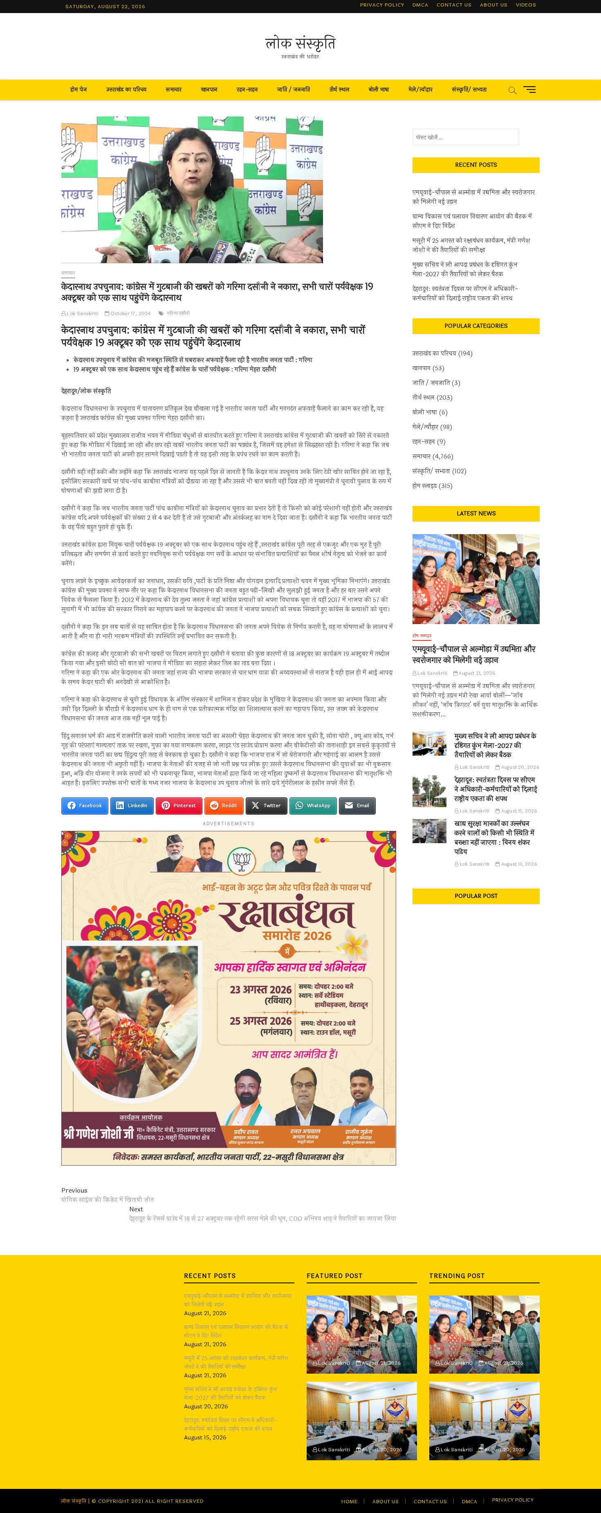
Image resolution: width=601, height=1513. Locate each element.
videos (526, 5)
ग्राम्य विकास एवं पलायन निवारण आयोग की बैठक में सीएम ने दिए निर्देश (472, 221)
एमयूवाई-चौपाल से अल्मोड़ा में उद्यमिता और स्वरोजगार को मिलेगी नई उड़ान (474, 197)
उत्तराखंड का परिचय (126, 89)
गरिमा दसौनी (178, 313)
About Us (494, 5)
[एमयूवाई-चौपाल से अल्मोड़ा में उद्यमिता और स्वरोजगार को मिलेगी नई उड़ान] (476, 579)
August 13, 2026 (518, 864)
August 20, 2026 (519, 767)
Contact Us (454, 5)
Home (349, 1501)
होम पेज (78, 89)
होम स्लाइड (425, 486)
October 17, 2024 (130, 313)
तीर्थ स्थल (339, 89)
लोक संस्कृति (301, 44)
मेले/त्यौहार (420, 89)
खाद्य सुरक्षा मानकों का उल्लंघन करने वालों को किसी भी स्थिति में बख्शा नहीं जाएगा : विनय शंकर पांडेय (494, 838)
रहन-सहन (247, 89)
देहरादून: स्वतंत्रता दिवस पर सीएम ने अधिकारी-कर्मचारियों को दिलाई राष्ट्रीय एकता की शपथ (465, 293)
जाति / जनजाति (293, 89)
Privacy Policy (382, 5)
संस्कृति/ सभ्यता (469, 89)
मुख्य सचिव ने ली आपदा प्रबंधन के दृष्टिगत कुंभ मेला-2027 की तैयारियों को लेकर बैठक (465, 269)
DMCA (420, 5)
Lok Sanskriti (82, 313)
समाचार (174, 89)
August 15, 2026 (518, 811)
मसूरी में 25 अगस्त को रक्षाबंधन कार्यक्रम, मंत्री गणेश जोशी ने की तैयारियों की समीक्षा (471, 245)
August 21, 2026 (476, 673)
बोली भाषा (379, 89)
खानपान (209, 89)
